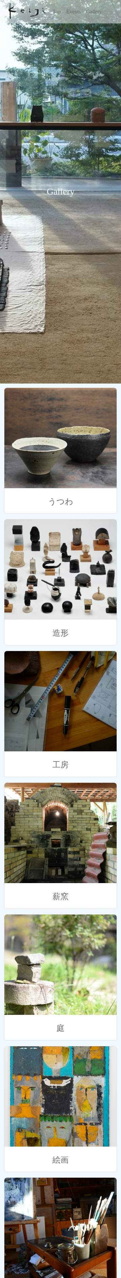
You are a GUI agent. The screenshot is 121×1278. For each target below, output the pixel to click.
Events (73, 11)
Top (56, 11)
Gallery (94, 11)
